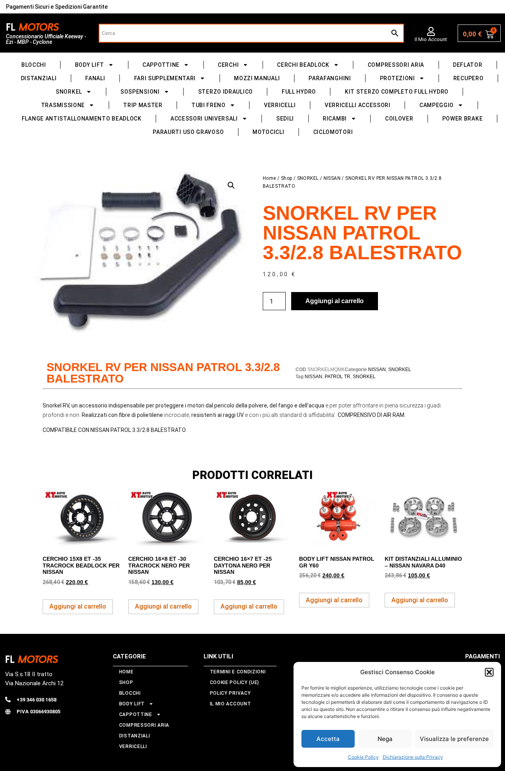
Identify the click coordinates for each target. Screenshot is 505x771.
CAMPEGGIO (436, 105)
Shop (286, 178)
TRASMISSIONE (63, 105)
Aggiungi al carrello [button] (77, 606)
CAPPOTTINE (161, 65)
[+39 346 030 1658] (8, 699)
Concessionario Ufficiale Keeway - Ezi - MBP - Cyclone (46, 39)
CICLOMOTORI (333, 132)
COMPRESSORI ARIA (396, 65)
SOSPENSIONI (140, 92)
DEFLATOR (468, 65)
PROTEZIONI (397, 78)
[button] (489, 672)
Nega (385, 739)
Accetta (328, 739)
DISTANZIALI (39, 78)
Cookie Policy (363, 757)
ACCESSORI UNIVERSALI (204, 118)
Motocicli (268, 132)
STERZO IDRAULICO (225, 92)
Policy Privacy (230, 693)
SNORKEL (69, 92)
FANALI (95, 78)
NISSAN (332, 178)
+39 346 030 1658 (36, 700)
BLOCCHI (33, 65)
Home (269, 178)
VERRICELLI (280, 105)
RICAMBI (335, 118)
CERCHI (228, 65)
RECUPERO (468, 78)
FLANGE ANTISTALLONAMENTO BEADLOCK (82, 118)
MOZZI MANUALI (257, 78)
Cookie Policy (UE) (235, 682)
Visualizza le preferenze (454, 739)
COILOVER (399, 118)
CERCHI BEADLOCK (303, 65)
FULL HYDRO (299, 92)
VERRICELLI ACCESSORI (358, 105)
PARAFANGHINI (330, 78)
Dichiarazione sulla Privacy (413, 757)
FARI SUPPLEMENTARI (165, 78)
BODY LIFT (89, 65)
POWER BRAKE (462, 118)
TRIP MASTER (143, 105)
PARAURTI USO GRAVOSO (188, 132)
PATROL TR (337, 376)
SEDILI (285, 118)
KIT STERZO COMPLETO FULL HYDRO (397, 92)
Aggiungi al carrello (334, 301)
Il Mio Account (431, 39)
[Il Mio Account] (431, 31)
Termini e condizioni (238, 672)
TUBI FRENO (208, 105)
